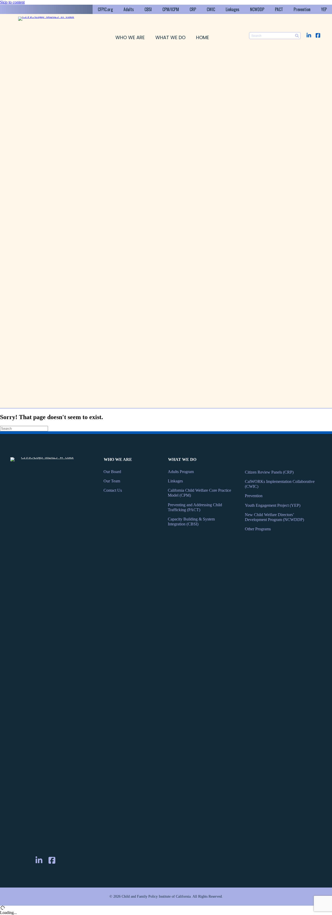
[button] (309, 35)
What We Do (170, 37)
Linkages (232, 9)
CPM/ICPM (170, 9)
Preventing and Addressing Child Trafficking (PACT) (195, 507)
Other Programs (258, 529)
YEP (324, 9)
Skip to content (12, 2)
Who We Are (130, 37)
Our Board (112, 471)
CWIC (211, 9)
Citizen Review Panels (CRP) (269, 472)
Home (202, 37)
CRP (193, 9)
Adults (128, 9)
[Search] (297, 35)
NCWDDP (257, 9)
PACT (279, 9)
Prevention (302, 9)
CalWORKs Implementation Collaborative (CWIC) (280, 484)
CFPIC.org (105, 9)
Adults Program (181, 471)
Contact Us (112, 490)
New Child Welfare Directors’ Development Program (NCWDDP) (274, 517)
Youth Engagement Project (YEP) (272, 505)
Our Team (111, 481)
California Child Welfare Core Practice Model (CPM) (199, 492)
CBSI (148, 9)
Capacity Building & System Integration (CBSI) (191, 521)
